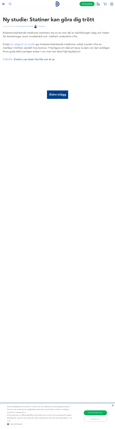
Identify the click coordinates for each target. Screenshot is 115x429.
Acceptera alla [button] (95, 413)
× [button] (112, 405)
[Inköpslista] (105, 4)
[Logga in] (111, 4)
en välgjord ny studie (22, 44)
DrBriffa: (29, 59)
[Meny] (3, 4)
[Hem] (57, 4)
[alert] (57, 416)
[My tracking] (98, 4)
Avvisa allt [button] (95, 419)
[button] (40, 424)
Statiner (42, 26)
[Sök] (10, 4)
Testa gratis (87, 4)
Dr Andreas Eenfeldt (24, 26)
